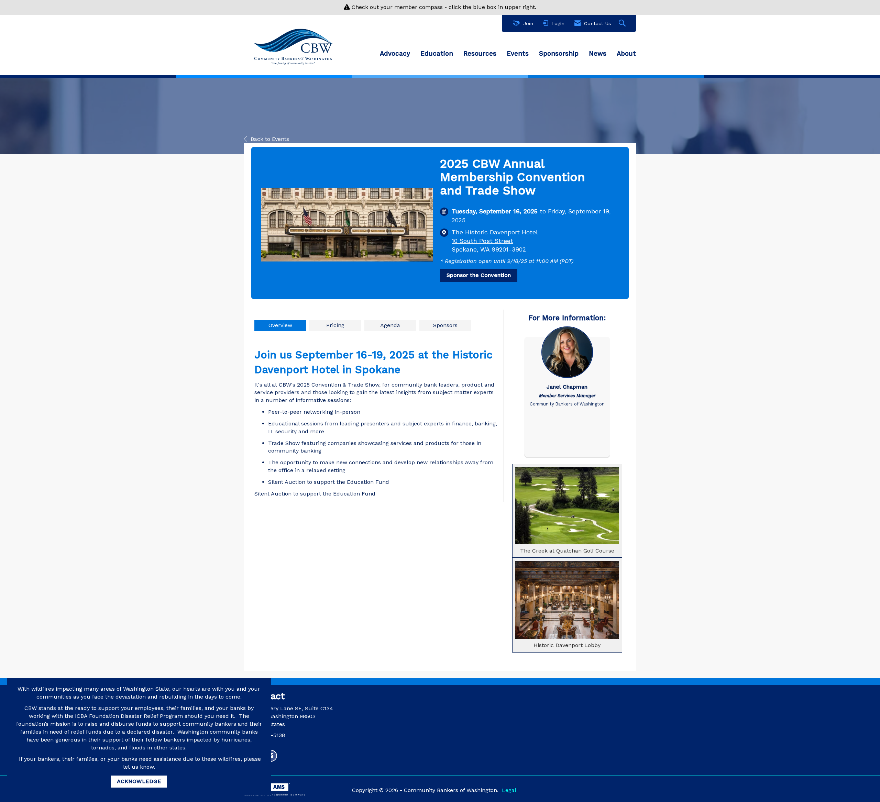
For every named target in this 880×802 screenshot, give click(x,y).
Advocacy (395, 53)
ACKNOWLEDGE (139, 781)
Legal (509, 790)
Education (436, 53)
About (626, 53)
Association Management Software (275, 794)
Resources (479, 53)
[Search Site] (623, 23)
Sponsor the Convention (479, 275)
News (597, 53)
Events (518, 53)
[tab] (280, 325)
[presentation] (280, 325)
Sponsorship (559, 53)
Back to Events (270, 139)
